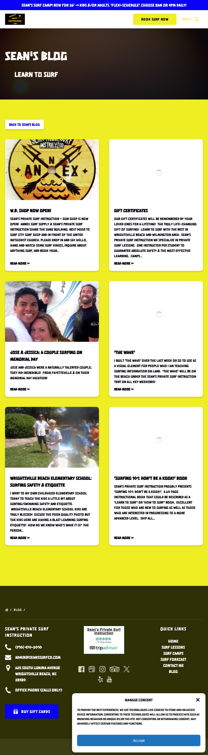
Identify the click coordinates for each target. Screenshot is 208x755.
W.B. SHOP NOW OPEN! (30, 210)
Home (173, 641)
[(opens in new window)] (104, 628)
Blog (18, 610)
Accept (139, 740)
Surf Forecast (173, 659)
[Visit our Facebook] (81, 669)
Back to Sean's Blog (24, 124)
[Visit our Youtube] (109, 679)
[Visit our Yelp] (100, 679)
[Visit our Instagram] (102, 669)
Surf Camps (173, 653)
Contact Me (173, 665)
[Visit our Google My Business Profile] (92, 669)
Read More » (20, 263)
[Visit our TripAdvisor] (114, 669)
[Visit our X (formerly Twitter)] (127, 669)
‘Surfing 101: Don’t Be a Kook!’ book (150, 478)
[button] (197, 699)
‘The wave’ (124, 352)
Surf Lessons (173, 647)
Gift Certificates (131, 210)
